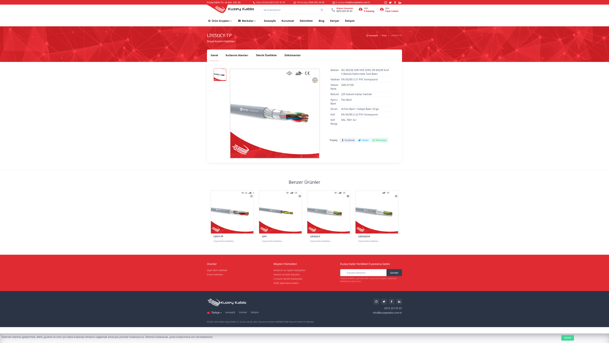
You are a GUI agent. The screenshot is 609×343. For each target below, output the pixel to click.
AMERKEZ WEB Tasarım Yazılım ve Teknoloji (294, 321)
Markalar (248, 21)
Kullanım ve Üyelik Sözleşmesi (289, 270)
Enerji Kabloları (215, 274)
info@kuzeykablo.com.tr (357, 2)
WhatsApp (381, 140)
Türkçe (215, 312)
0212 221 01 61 (277, 2)
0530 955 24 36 (316, 2)
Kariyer (334, 21)
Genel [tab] (214, 55)
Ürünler (243, 312)
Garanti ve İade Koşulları (287, 274)
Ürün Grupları (220, 21)
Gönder (394, 272)
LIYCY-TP (218, 236)
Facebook (349, 140)
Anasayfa (270, 21)
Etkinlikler (306, 21)
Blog (321, 21)
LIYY (264, 236)
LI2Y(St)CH (364, 236)
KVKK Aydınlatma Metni (286, 283)
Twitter (365, 140)
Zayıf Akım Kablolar (217, 270)
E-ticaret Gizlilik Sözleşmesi (288, 278)
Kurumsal (288, 21)
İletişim (350, 21)
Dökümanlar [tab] (293, 55)
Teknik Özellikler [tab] (266, 55)
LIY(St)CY (315, 236)
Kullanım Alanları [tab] (237, 55)
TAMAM (567, 337)
